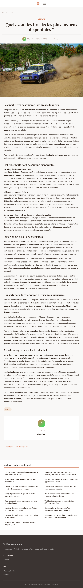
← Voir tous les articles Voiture (16, 447)
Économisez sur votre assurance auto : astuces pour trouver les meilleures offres (60, 473)
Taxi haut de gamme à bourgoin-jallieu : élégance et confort (60, 502)
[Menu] (45, 3)
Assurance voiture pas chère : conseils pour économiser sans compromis (61, 516)
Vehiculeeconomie (12, 544)
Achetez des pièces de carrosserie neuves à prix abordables (21, 502)
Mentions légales (9, 571)
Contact (6, 575)
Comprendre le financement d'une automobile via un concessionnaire (58, 509)
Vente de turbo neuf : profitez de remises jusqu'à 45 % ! (20, 523)
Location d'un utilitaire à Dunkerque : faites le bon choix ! (21, 516)
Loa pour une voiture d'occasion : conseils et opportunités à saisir (61, 480)
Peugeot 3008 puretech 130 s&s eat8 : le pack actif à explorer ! (20, 495)
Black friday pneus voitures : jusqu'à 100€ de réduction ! (20, 480)
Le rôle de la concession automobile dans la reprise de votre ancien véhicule (21, 487)
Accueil (4, 13)
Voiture (11, 13)
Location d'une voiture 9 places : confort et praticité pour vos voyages (21, 509)
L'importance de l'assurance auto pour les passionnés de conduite (60, 487)
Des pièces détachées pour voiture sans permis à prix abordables (59, 495)
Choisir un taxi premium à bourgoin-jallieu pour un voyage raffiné (21, 473)
